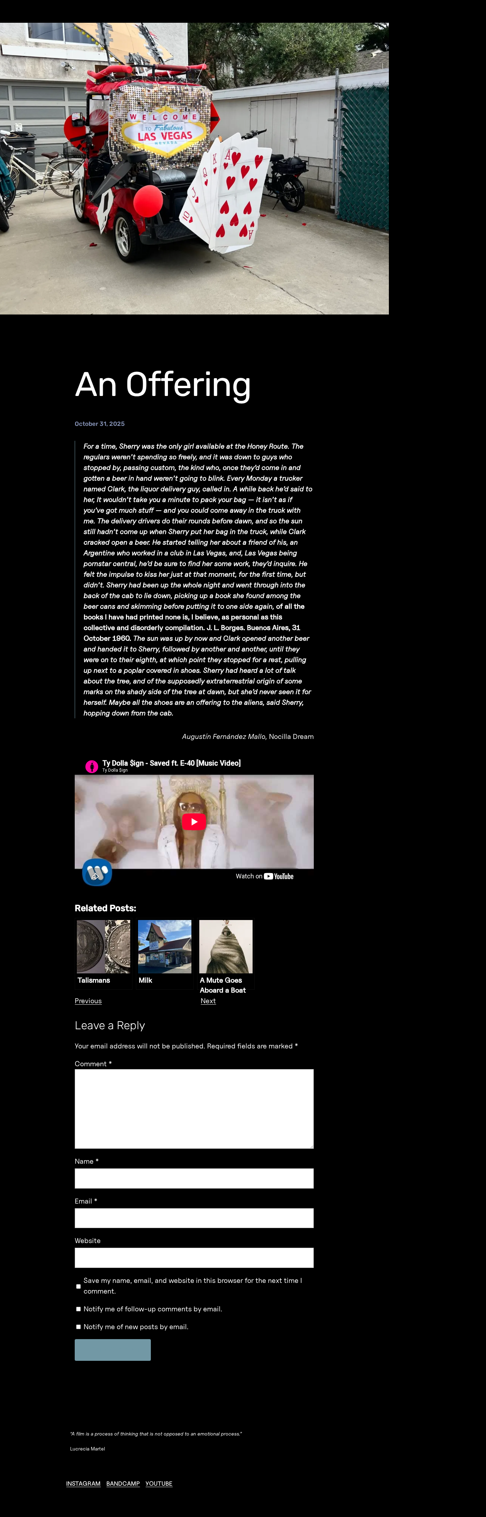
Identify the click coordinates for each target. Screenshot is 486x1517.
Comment (93, 1063)
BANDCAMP (123, 1483)
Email (86, 1201)
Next (208, 1001)
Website (88, 1240)
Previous (88, 1001)
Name (87, 1161)
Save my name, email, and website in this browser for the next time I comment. (193, 1285)
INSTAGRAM (83, 1483)
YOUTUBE (159, 1483)
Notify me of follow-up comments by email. (153, 1309)
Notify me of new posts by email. (136, 1326)
